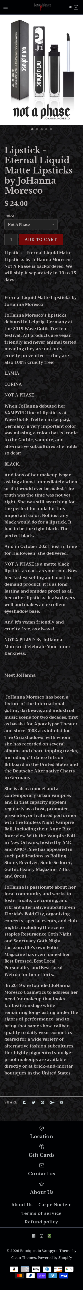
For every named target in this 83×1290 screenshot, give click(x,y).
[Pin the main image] (42, 1102)
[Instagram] (41, 1236)
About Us (22, 1204)
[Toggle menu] (5, 7)
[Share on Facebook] (24, 1102)
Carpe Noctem (55, 1204)
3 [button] (41, 129)
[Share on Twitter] (33, 1102)
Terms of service (41, 1213)
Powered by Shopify (55, 1258)
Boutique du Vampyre (39, 1251)
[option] (41, 70)
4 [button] (46, 129)
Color (9, 216)
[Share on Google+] (52, 1102)
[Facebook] (33, 1236)
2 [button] (37, 129)
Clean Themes (23, 1258)
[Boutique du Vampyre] (41, 7)
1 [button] (32, 129)
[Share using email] (61, 1102)
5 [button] (50, 129)
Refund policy (41, 1222)
